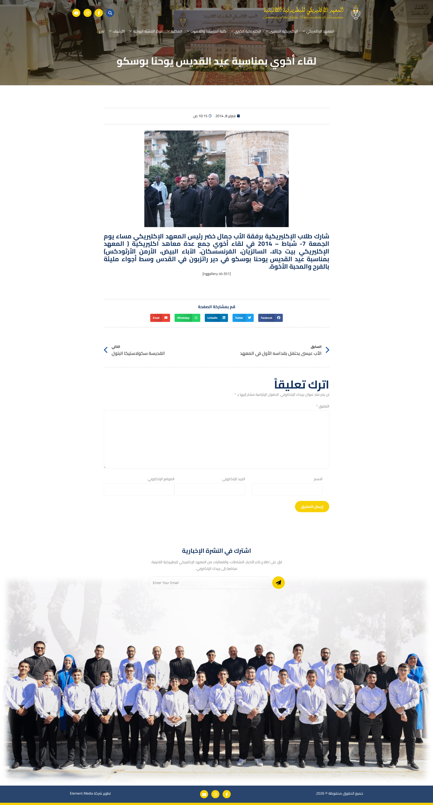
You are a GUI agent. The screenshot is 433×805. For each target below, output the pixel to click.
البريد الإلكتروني (233, 479)
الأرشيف (119, 31)
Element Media (81, 793)
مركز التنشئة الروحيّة (148, 31)
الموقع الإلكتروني (161, 479)
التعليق (322, 406)
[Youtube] (76, 13)
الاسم (318, 479)
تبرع (101, 31)
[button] (270, 318)
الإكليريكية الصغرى (283, 31)
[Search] (110, 13)
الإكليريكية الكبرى (248, 31)
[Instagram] (87, 13)
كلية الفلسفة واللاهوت (208, 31)
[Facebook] (99, 13)
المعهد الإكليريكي (320, 31)
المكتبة (176, 31)
